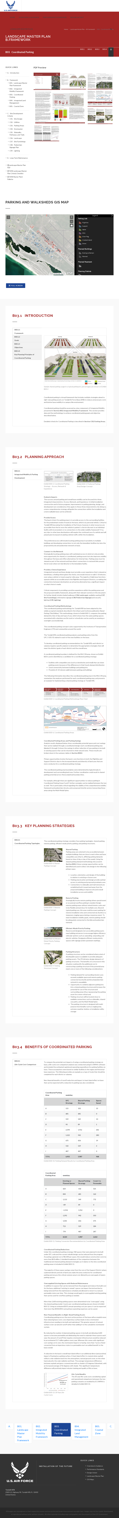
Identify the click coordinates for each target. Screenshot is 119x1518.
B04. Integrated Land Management (81, 1431)
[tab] (27, 331)
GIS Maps (90, 1479)
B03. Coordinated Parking (61, 1430)
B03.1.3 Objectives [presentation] (18, 345)
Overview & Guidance (95, 1466)
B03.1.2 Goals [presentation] (17, 338)
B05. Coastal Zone (99, 1430)
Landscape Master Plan (95, 1476)
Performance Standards (95, 1469)
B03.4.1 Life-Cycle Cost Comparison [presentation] (25, 1062)
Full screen (17, 286)
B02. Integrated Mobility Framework (42, 1431)
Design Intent (92, 1473)
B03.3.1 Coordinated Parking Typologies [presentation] (27, 841)
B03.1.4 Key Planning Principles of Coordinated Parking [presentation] (24, 354)
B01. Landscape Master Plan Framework (23, 1433)
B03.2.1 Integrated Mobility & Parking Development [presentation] (26, 474)
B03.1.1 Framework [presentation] (19, 331)
